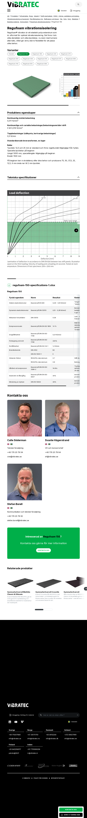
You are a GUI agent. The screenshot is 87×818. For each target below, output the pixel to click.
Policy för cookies (41, 778)
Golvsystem (24, 22)
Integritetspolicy (58, 778)
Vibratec (27, 778)
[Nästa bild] (76, 87)
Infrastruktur (24, 16)
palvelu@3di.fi (14, 753)
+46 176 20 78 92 (15, 516)
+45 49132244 (51, 735)
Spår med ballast (47, 16)
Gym (69, 19)
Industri (36, 16)
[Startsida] (23, 6)
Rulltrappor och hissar (51, 19)
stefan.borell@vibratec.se (18, 520)
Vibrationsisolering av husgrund (18, 19)
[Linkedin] (9, 721)
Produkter (14, 16)
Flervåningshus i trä (36, 19)
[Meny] (8, 10)
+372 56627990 (70, 735)
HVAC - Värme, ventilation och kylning (66, 16)
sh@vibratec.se (51, 456)
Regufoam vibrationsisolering (40, 22)
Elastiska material (13, 22)
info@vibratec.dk (52, 738)
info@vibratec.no (33, 738)
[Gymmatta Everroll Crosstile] (48, 582)
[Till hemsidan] (18, 705)
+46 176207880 (15, 735)
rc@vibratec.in (32, 753)
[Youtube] (16, 721)
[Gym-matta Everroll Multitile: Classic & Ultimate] (20, 582)
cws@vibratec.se (14, 456)
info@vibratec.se (15, 738)
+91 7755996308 (33, 749)
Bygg (31, 16)
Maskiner (75, 19)
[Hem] (8, 16)
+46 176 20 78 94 (15, 452)
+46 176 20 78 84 (53, 452)
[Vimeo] (22, 721)
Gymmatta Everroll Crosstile (47, 592)
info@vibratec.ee (70, 738)
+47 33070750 (32, 735)
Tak (61, 19)
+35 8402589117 (15, 749)
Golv (65, 19)
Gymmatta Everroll (71, 592)
